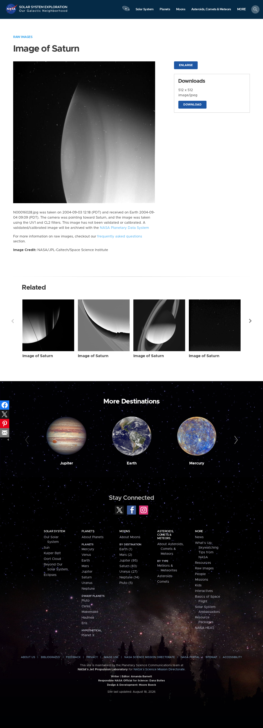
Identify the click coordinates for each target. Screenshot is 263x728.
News (199, 537)
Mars (85, 566)
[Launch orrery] (126, 10)
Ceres (86, 606)
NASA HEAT (204, 627)
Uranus (87, 583)
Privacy (92, 657)
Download (192, 104)
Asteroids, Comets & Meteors (165, 535)
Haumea (88, 617)
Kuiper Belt (52, 553)
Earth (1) (125, 549)
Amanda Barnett (141, 676)
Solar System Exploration (43, 6)
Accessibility (232, 657)
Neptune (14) (129, 577)
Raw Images (22, 37)
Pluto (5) (126, 583)
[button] (241, 9)
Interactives (204, 591)
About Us (28, 657)
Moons (124, 531)
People (200, 574)
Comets (163, 581)
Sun (47, 547)
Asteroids (164, 576)
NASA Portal (190, 657)
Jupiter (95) (128, 560)
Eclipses (50, 575)
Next (250, 321)
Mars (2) (125, 554)
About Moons (129, 537)
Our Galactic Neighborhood (43, 12)
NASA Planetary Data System (124, 227)
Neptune (88, 588)
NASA (12, 9)
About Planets (93, 537)
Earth (132, 463)
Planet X (88, 635)
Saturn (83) (128, 566)
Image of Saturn (37, 356)
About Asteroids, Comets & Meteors (170, 548)
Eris (84, 623)
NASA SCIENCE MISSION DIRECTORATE (149, 657)
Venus (86, 554)
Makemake (90, 611)
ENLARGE (186, 65)
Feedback (73, 657)
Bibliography (50, 657)
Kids (198, 585)
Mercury (196, 463)
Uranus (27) (128, 571)
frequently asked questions (119, 236)
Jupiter (66, 463)
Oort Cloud (52, 559)
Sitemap (211, 657)
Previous (12, 321)
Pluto (86, 600)
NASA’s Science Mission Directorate (159, 669)
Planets (88, 531)
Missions (201, 579)
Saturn (87, 577)
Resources (203, 562)
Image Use (111, 657)
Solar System (54, 531)
